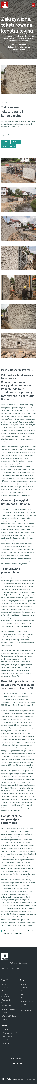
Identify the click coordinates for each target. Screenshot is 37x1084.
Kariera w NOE (7, 1019)
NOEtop (6, 142)
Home (13, 45)
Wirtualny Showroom (9, 1009)
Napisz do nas (18, 1063)
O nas (4, 984)
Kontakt (5, 1030)
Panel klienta (7, 1043)
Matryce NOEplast (27, 1010)
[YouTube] (18, 968)
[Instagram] (8, 968)
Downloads (6, 1012)
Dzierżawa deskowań (9, 991)
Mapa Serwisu (7, 1040)
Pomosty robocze (27, 998)
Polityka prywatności (10, 1033)
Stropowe (24, 987)
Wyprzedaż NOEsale (9, 1016)
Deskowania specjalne (28, 1001)
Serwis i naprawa (8, 1006)
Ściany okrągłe (26, 991)
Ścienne (23, 984)
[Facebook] (3, 968)
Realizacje (22, 45)
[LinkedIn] (13, 968)
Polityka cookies (8, 1036)
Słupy (22, 994)
